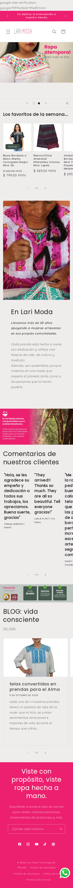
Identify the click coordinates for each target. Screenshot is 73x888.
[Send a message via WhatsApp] (65, 873)
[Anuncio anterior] (7, 16)
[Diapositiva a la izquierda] (27, 188)
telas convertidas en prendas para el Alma (34, 686)
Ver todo (9, 628)
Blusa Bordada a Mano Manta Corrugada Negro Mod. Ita (15, 160)
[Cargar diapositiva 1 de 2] (34, 103)
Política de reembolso (27, 873)
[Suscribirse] (60, 829)
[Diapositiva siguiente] (45, 103)
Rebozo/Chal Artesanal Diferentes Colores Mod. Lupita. (46, 160)
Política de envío (53, 873)
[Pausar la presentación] (68, 103)
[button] (8, 31)
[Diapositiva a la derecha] (45, 188)
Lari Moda (32, 862)
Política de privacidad (42, 867)
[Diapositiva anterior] (27, 103)
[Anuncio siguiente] (65, 16)
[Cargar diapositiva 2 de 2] (39, 103)
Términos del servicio (38, 879)
